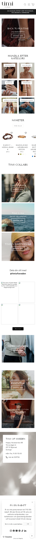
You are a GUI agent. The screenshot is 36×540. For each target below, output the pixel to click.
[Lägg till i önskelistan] (12, 133)
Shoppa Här (18, 36)
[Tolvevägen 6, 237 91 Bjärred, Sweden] (18, 464)
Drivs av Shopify (18, 538)
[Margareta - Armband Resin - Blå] (32, 156)
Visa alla (18, 126)
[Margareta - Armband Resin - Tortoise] (35, 156)
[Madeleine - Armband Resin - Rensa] (25, 154)
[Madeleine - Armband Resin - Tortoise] (18, 154)
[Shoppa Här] (18, 217)
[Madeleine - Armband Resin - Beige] (23, 154)
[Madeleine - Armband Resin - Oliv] (21, 154)
